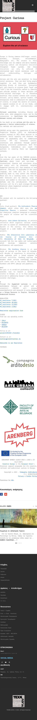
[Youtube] (5, 662)
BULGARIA (5, 322)
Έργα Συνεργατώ (5, 630)
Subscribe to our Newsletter (11, 343)
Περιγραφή (4, 568)
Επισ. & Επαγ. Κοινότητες (9, 613)
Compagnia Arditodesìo (28, 472)
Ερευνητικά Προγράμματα (8, 619)
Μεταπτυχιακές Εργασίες (7, 639)
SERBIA (4, 325)
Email (5, 494)
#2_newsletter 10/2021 (8, 302)
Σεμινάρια (3, 595)
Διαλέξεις (3, 592)
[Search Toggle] (27, 5)
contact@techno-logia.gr (9, 653)
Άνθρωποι (3, 574)
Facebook (1, 494)
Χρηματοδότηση (5, 580)
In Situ (3, 601)
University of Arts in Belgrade (19, 239)
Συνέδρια (3, 622)
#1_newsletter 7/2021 (8, 300)
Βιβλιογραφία (4, 625)
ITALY (4, 320)
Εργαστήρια (4, 598)
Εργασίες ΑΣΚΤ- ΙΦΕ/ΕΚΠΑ (9, 633)
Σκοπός (3, 571)
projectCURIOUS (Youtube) (10, 333)
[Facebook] (2, 662)
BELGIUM (4, 327)
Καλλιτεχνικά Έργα (6, 628)
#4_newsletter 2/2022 (8, 306)
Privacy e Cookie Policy (27, 476)
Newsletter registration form (11, 310)
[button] (33, 506)
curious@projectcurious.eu (10, 339)
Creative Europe (8, 464)
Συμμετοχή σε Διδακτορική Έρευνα (12, 531)
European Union (27, 464)
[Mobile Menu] (33, 5)
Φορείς (2, 577)
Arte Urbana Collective (17, 220)
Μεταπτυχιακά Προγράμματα (9, 616)
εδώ (12, 480)
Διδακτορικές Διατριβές (7, 636)
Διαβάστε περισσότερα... (8, 540)
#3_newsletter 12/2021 (8, 304)
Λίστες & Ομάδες (5, 610)
